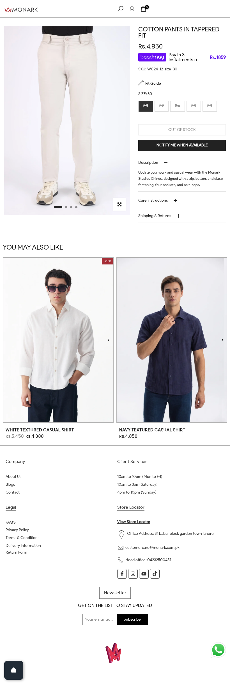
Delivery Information (23, 545)
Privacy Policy (17, 530)
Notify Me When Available (182, 145)
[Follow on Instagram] (133, 574)
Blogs (10, 484)
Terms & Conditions (22, 537)
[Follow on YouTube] (144, 574)
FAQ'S (11, 522)
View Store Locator (133, 521)
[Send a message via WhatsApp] (218, 650)
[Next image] (109, 340)
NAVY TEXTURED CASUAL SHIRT (152, 429)
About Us (13, 476)
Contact (13, 492)
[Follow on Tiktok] (155, 574)
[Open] (13, 670)
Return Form (16, 552)
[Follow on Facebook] (122, 574)
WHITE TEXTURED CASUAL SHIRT (40, 429)
